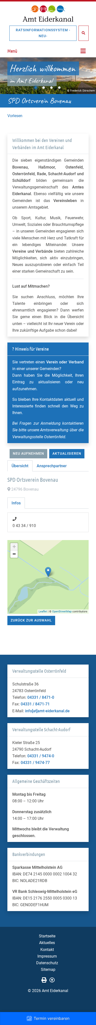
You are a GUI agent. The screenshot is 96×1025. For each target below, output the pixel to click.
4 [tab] (59, 87)
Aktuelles (47, 942)
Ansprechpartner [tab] (52, 466)
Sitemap (48, 969)
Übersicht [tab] (20, 466)
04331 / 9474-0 (40, 756)
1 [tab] (35, 87)
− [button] (14, 554)
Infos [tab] (16, 503)
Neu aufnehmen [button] (28, 453)
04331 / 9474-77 (35, 762)
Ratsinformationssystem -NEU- (43, 33)
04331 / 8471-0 (40, 697)
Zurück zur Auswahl (31, 620)
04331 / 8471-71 (35, 704)
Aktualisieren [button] (66, 453)
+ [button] (14, 547)
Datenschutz (47, 963)
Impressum (47, 956)
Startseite (47, 936)
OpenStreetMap (62, 611)
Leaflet (43, 611)
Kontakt (47, 949)
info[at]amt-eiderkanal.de (47, 711)
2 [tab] (43, 87)
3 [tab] (51, 87)
